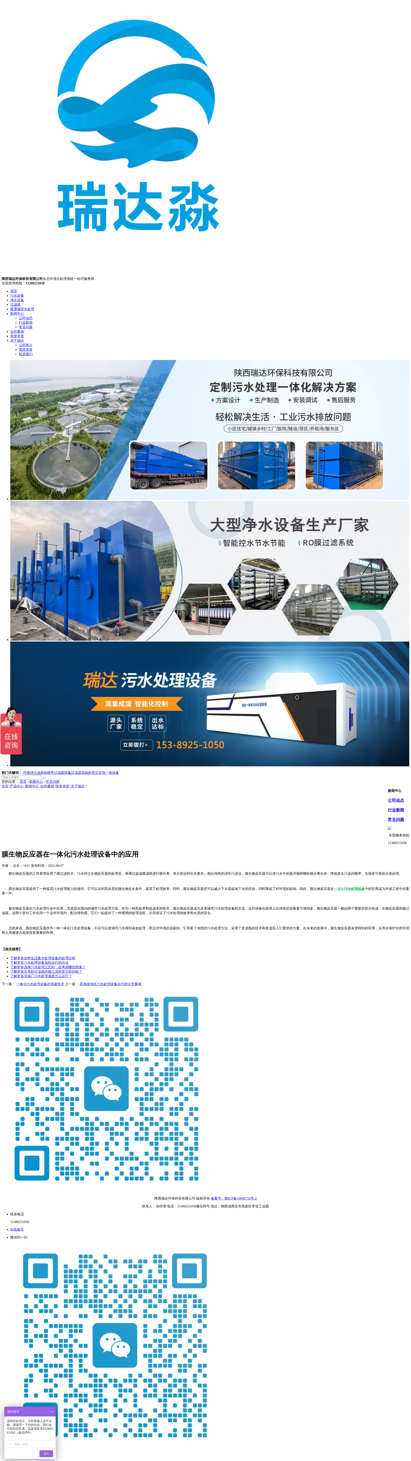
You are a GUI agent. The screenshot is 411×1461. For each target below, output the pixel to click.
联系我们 (26, 354)
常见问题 (26, 327)
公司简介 (26, 345)
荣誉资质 (17, 336)
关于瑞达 (17, 340)
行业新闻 (26, 322)
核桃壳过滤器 (54, 773)
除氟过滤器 (72, 773)
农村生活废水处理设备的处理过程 (42, 958)
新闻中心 (17, 313)
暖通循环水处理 (22, 309)
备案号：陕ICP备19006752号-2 (234, 1198)
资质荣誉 (26, 349)
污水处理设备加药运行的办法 (39, 962)
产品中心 (17, 786)
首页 (13, 291)
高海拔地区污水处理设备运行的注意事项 (110, 984)
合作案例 (17, 331)
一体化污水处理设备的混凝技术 (40, 984)
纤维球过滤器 (33, 773)
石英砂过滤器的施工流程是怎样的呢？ (46, 971)
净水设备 (17, 300)
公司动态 (26, 318)
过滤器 (15, 304)
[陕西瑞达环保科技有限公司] (139, 274)
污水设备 (17, 295)
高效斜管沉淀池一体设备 (100, 773)
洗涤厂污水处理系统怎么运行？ (41, 976)
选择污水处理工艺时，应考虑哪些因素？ (48, 967)
